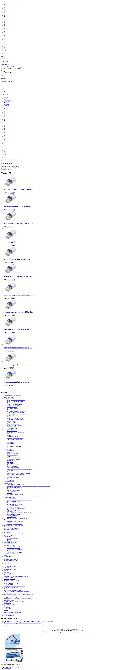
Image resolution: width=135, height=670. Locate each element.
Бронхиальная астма (9, 604)
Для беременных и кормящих (14, 487)
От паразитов (10, 471)
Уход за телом (10, 448)
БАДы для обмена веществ (11, 587)
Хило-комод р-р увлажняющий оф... (19, 295)
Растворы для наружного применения (14, 601)
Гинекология (10, 480)
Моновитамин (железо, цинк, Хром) (16, 419)
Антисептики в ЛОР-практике (12, 583)
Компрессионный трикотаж (14, 504)
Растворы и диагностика (13, 476)
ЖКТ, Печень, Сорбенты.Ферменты (16, 474)
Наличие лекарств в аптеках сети (12, 612)
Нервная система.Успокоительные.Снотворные (19, 469)
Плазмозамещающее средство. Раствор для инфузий (17, 598)
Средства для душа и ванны (14, 439)
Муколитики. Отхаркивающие (12, 597)
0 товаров (7, 59)
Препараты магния (9, 574)
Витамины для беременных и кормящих (17, 414)
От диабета (10, 470)
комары (6, 570)
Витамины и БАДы (9, 398)
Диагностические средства (14, 501)
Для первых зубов (11, 488)
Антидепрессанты (8, 593)
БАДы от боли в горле (10, 553)
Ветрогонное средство (10, 596)
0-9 (4, 53)
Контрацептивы (11, 463)
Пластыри (9, 511)
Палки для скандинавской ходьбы (16, 508)
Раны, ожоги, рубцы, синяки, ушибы (13, 534)
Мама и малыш (8, 483)
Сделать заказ (7, 100)
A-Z (5, 50)
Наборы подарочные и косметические (17, 433)
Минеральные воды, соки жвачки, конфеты (15, 518)
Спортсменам (7, 536)
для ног (6, 581)
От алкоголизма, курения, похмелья (13, 525)
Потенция (6, 531)
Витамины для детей (12, 408)
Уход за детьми (11, 442)
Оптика (6, 519)
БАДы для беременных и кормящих (16, 417)
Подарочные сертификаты (11, 529)
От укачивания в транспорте (11, 528)
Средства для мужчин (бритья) (15, 438)
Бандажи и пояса (11, 498)
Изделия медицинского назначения (16, 502)
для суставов (7, 557)
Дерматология (10, 460)
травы (5, 555)
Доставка (6, 101)
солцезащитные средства (10, 569)
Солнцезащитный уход (13, 436)
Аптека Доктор (5, 64)
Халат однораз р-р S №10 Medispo (18, 206)
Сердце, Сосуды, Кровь (13, 477)
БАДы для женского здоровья (15, 418)
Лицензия (6, 105)
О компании (7, 102)
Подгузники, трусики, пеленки (15, 494)
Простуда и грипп (8, 397)
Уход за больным (11, 517)
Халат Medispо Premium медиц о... (18, 189)
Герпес (8, 456)
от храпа (6, 610)
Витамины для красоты (13, 402)
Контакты (6, 104)
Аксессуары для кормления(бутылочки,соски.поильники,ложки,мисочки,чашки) (28, 486)
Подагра (6, 588)
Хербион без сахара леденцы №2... (18, 259)
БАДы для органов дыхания (14, 404)
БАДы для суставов (12, 415)
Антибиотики (10, 450)
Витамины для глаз (12, 407)
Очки (8, 522)
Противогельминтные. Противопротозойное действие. (18, 594)
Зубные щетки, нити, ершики (15, 549)
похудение (6, 572)
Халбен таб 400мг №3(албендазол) (18, 223)
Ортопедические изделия (13, 507)
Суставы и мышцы (12, 479)
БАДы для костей (8, 584)
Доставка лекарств (9, 615)
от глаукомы (7, 607)
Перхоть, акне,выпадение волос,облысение (18, 473)
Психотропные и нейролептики (12, 590)
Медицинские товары (9, 497)
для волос (6, 562)
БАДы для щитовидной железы (15, 412)
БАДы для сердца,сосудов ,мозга (15, 425)
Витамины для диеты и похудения (16, 411)
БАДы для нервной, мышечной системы (14, 586)
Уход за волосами (11, 440)
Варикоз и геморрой (12, 453)
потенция (6, 567)
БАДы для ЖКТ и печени (14, 405)
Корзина (3, 56)
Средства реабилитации (13, 514)
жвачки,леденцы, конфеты (11, 559)
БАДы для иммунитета (13, 424)
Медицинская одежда (12, 505)
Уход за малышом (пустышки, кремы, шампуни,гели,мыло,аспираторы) (26, 495)
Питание (9, 493)
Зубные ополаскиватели (13, 546)
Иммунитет (10, 462)
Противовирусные (9, 600)
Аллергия (9, 452)
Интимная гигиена (12, 431)
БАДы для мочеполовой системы (16, 400)
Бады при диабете (11, 426)
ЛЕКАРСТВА (7, 449)
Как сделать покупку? (9, 614)
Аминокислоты (8, 573)
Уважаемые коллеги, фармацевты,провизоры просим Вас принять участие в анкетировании (28, 621)
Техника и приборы (12, 515)
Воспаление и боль (12, 455)
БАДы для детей (11, 422)
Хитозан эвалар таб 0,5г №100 (16, 329)
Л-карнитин (10, 539)
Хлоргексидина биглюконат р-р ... (18, 348)
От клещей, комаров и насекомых (13, 526)
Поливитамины (11, 421)
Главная (6, 97)
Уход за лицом (10, 443)
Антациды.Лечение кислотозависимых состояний (17, 591)
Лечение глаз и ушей (12, 464)
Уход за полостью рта (9, 545)
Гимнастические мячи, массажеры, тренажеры (19, 500)
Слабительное (7, 608)
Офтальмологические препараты (15, 521)
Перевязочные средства (13, 510)
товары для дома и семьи (10, 560)
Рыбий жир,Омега (12, 428)
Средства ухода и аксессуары (14, 524)
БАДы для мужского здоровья (15, 401)
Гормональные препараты (14, 457)
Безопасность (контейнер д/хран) (15, 484)
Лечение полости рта (12, 466)
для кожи (6, 565)
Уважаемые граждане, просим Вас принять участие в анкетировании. (22, 623)
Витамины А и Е (8, 577)
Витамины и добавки (12, 538)
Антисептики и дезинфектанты (12, 395)
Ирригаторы (10, 550)
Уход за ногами (11, 445)
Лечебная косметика (9, 481)
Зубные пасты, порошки (13, 548)
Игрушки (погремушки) (13, 490)
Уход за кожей (7, 605)
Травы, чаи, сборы (9, 543)
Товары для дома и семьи (10, 542)
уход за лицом (7, 563)
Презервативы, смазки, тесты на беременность (19, 512)
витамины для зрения (9, 579)
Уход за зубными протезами (14, 552)
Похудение (7, 532)
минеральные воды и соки (11, 566)
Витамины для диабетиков (14, 409)
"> (4, 647)
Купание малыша (11, 491)
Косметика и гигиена (9, 429)
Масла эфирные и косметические (16, 432)
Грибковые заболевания (13, 459)
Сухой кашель (7, 603)
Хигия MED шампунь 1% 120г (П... (19, 276)
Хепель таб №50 (10, 242)
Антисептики (7, 556)
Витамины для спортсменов (11, 580)
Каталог (6, 98)
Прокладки (10, 435)
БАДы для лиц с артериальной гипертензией (16, 576)
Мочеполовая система (13, 467)
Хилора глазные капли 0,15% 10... (18, 312)
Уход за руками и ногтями (14, 446)
